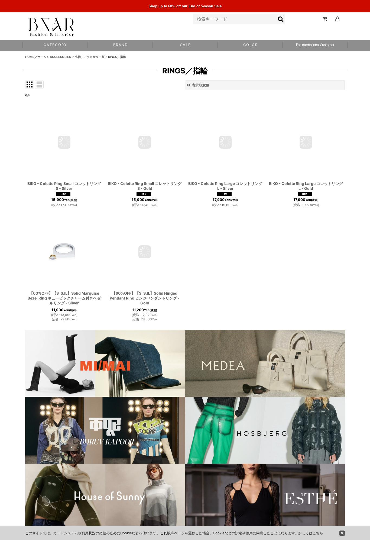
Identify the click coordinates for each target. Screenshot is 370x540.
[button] (250, 45)
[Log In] (337, 19)
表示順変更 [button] (200, 85)
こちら (318, 533)
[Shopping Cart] (325, 19)
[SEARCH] (281, 19)
